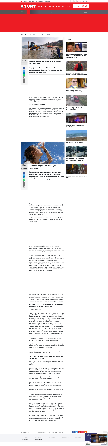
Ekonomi (68, 6)
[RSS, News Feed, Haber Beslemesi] (85, 432)
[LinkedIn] (24, 73)
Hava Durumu (47, 1)
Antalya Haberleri (38, 439)
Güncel (40, 6)
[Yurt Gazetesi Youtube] (77, 1)
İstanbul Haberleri (65, 437)
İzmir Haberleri (25, 439)
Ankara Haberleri (77, 437)
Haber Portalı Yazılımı (27, 444)
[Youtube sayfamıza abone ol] (79, 432)
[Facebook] (24, 68)
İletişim (49, 432)
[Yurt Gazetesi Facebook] (72, 1)
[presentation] (25, 12)
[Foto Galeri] (86, 1)
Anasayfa (40, 432)
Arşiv (37, 1)
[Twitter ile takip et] (76, 432)
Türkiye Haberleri (51, 437)
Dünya (62, 6)
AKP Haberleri (38, 437)
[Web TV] (83, 1)
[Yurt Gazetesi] (28, 6)
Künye (44, 432)
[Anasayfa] (21, 1)
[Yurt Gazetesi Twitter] (75, 1)
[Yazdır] (24, 80)
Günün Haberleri (31, 1)
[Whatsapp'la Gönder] (24, 75)
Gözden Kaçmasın (49, 6)
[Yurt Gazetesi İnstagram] (80, 1)
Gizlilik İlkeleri (54, 432)
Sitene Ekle (41, 1)
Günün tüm (83, 12)
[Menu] (75, 6)
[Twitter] (24, 71)
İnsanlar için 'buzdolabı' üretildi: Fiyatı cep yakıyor (47, 12)
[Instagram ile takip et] (82, 432)
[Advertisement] (54, 23)
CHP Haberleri (25, 437)
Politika (57, 6)
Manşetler (25, 1)
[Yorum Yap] (24, 82)
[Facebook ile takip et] (73, 432)
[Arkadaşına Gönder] (24, 77)
